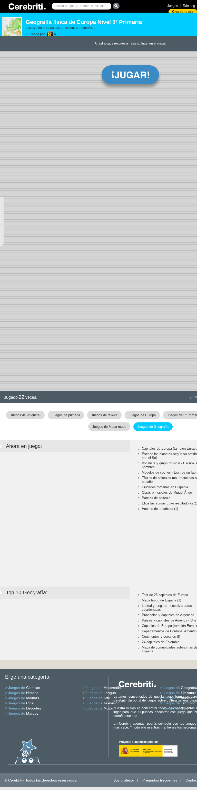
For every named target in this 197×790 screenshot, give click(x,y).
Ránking (189, 6)
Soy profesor (123, 780)
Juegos (172, 6)
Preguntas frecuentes (159, 780)
